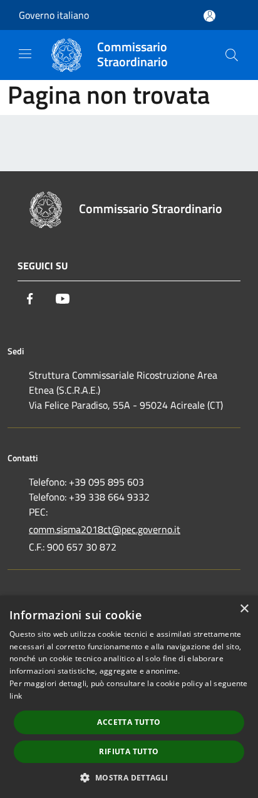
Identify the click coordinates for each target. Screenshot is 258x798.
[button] (129, 777)
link (15, 696)
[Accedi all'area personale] (209, 16)
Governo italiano (54, 14)
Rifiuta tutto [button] (128, 751)
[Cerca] (231, 54)
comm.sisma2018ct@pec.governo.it (104, 529)
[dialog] (129, 697)
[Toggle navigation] (25, 53)
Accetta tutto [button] (128, 722)
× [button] (244, 609)
